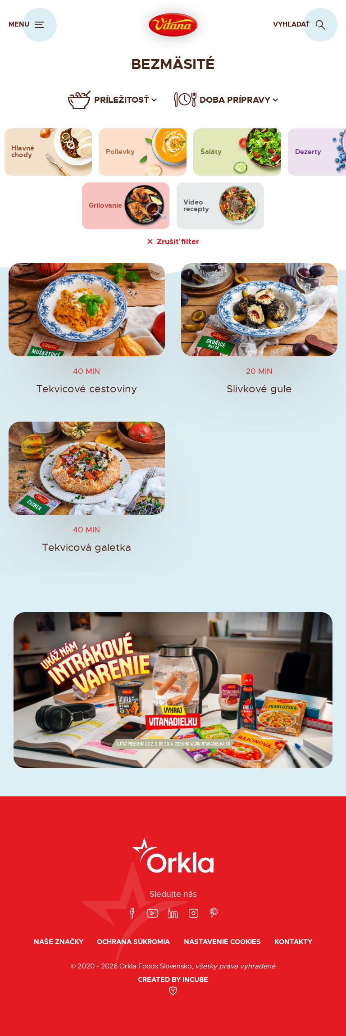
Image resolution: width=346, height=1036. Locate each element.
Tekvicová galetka (86, 547)
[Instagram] (193, 913)
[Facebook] (132, 913)
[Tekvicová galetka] (87, 468)
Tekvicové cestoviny (86, 389)
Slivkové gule (259, 389)
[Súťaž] (173, 690)
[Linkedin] (173, 913)
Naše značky (58, 942)
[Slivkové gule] (259, 309)
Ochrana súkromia (133, 942)
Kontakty (293, 942)
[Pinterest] (214, 913)
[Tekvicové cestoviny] (87, 309)
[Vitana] (173, 24)
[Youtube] (152, 913)
